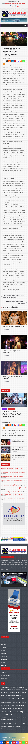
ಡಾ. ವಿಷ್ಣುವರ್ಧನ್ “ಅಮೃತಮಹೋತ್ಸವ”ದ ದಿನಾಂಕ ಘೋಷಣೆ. (12, 498)
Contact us (3, 672)
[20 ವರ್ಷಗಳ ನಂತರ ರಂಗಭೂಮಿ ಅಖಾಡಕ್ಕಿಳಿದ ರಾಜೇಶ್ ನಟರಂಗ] (5, 442)
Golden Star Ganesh (17, 705)
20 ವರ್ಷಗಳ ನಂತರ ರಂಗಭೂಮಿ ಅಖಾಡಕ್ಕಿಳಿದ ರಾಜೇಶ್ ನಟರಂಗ (18, 441)
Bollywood (3, 665)
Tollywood (3, 662)
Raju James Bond (21, 720)
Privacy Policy (4, 678)
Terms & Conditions (5, 675)
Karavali (3, 712)
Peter (16, 720)
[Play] (3, 585)
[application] (14, 579)
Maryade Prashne (22, 717)
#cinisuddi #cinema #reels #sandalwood (12, 687)
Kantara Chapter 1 (17, 708)
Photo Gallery (4, 656)
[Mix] (21, 61)
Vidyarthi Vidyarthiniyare (14, 729)
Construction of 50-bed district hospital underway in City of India (13, 296)
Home (2, 641)
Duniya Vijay (24, 702)
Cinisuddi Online (13, 420)
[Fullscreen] (25, 585)
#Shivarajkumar (14, 699)
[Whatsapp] (23, 61)
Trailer (13, 726)
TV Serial (3, 650)
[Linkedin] (12, 61)
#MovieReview (4, 699)
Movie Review (4, 647)
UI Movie (16, 726)
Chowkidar (18, 702)
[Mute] (22, 585)
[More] (4, 64)
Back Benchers (12, 702)
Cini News (5, 408)
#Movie (20, 695)
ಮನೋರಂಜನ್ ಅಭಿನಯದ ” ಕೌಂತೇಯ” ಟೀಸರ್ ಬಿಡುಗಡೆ (17, 448)
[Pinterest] (15, 61)
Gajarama (6, 706)
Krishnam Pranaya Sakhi (12, 715)
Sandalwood (11, 408)
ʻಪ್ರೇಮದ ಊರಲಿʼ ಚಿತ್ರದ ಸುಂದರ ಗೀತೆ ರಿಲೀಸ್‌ (10, 491)
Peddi (14, 720)
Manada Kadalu (15, 717)
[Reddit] (9, 61)
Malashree (11, 717)
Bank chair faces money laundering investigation (15, 302)
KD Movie (8, 712)
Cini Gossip (3, 653)
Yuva (25, 729)
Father (2, 705)
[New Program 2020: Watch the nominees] (14, 362)
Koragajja (25, 712)
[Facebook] (4, 61)
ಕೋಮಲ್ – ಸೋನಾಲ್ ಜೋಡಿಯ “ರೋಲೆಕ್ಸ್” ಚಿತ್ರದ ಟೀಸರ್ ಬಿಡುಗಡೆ (12, 414)
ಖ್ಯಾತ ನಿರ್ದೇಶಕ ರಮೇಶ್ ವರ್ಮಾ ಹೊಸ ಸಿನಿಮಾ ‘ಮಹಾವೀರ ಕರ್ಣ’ (18, 456)
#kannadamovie (13, 695)
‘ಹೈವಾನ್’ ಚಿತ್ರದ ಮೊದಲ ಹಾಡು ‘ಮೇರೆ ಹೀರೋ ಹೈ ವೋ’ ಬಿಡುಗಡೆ (13, 488)
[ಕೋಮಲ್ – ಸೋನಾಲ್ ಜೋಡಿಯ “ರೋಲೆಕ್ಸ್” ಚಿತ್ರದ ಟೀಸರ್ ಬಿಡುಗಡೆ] (14, 400)
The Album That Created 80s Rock (14, 327)
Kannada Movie (6, 708)
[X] (7, 61)
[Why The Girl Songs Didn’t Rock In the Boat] (14, 336)
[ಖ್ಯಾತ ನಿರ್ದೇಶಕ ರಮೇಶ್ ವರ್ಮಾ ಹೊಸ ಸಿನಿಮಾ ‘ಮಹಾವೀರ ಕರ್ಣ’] (5, 457)
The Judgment (9, 726)
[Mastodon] (18, 61)
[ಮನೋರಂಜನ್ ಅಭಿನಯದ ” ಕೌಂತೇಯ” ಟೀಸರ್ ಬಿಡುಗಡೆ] (5, 450)
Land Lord (7, 717)
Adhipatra (8, 702)
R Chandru (6, 723)
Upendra (8, 729)
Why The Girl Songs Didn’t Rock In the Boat (13, 352)
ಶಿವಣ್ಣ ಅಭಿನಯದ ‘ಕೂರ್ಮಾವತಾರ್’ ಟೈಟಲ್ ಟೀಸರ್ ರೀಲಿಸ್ (12, 494)
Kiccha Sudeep (16, 712)
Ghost (9, 705)
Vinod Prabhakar (21, 729)
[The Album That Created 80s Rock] (14, 312)
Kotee (3, 715)
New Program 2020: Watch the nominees (13, 378)
